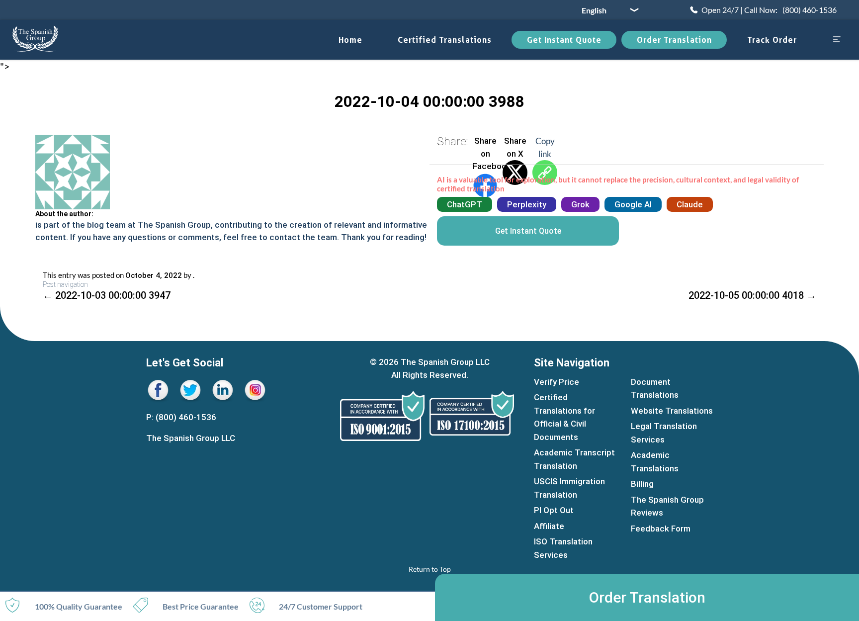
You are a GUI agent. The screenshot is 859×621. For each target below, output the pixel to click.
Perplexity (526, 204)
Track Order (772, 40)
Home (350, 40)
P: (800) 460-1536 (181, 417)
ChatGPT (464, 204)
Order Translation (674, 40)
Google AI (633, 204)
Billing (642, 484)
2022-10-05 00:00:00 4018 (752, 295)
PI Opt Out (554, 510)
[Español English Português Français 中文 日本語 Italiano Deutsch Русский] (606, 10)
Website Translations (672, 411)
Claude (690, 204)
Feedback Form (660, 528)
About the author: (64, 214)
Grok (580, 204)
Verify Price (556, 382)
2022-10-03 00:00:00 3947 (107, 295)
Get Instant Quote (564, 40)
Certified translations (445, 40)
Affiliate (549, 526)
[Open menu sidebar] (837, 40)
